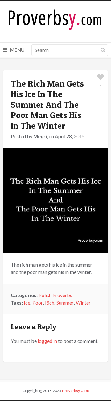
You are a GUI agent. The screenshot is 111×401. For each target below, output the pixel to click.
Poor (37, 302)
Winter (83, 302)
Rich (49, 302)
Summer (65, 302)
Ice (27, 302)
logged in (47, 341)
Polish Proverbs (55, 295)
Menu (17, 50)
